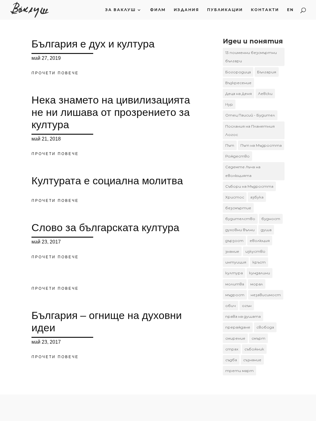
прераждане (237, 327)
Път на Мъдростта (261, 145)
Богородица (238, 72)
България (266, 72)
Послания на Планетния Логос (250, 130)
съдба (231, 360)
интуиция (235, 262)
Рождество (237, 156)
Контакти (265, 10)
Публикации (225, 10)
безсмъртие (238, 208)
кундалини (259, 273)
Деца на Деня (238, 93)
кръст (259, 262)
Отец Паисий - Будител (250, 115)
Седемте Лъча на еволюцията (242, 171)
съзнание (252, 360)
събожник (254, 349)
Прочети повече (55, 73)
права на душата (243, 316)
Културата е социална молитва (107, 180)
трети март (239, 370)
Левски (265, 93)
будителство (240, 218)
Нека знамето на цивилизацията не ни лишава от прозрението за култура (110, 112)
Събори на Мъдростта (249, 186)
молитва (234, 284)
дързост (234, 240)
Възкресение (238, 82)
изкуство (255, 251)
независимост (266, 294)
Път (229, 145)
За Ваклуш (120, 10)
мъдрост (234, 294)
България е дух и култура (93, 44)
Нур (229, 104)
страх (231, 349)
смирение (235, 338)
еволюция (260, 240)
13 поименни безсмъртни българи (251, 56)
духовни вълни (240, 229)
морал (256, 284)
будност (270, 218)
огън (247, 305)
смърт (258, 338)
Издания (186, 10)
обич (230, 305)
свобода (265, 327)
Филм (158, 10)
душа (266, 229)
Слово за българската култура (105, 227)
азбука (257, 197)
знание (232, 251)
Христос (234, 197)
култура (234, 273)
